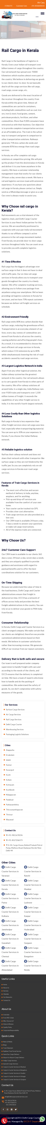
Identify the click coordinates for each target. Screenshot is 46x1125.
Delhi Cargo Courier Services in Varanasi (10, 871)
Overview (6, 1015)
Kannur (9, 765)
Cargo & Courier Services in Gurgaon (14, 1079)
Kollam (9, 780)
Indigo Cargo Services (10, 1060)
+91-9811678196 (15, 835)
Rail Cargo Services (13, 719)
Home (21, 31)
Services (5, 991)
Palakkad (9, 800)
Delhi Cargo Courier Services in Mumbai (32, 884)
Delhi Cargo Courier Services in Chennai (10, 952)
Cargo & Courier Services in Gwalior (14, 1073)
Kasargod (10, 770)
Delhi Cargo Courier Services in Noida (32, 965)
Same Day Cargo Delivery (11, 1054)
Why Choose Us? (8, 1021)
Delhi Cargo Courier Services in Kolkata (10, 911)
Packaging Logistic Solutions (17, 734)
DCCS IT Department (33, 1121)
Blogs (5, 1045)
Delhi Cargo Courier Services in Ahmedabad (10, 965)
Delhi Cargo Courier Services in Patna (10, 898)
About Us (6, 988)
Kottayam (10, 785)
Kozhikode (10, 790)
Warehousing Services (15, 729)
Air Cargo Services (13, 714)
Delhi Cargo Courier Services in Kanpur (32, 911)
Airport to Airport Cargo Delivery (13, 1057)
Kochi (8, 775)
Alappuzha (10, 750)
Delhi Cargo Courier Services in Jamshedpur (10, 925)
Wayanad (9, 819)
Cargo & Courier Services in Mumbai (14, 1067)
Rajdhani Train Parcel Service (12, 1051)
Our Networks (7, 997)
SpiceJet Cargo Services (10, 1064)
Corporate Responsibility (11, 1030)
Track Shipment (8, 1048)
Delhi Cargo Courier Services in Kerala (10, 884)
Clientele (6, 994)
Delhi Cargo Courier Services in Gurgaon (32, 938)
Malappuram (11, 795)
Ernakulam (10, 755)
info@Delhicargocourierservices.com (16, 1097)
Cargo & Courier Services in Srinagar (14, 1076)
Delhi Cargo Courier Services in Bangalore (32, 952)
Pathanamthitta (12, 805)
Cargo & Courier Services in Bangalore (15, 1070)
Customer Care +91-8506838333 (21, 6)
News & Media (7, 1042)
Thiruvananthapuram (14, 810)
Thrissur (9, 814)
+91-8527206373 (15, 840)
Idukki (8, 760)
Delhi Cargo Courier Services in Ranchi (32, 871)
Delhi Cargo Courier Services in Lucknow (32, 898)
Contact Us (6, 1000)
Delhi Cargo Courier (14, 724)
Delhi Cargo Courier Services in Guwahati (10, 938)
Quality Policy (7, 1027)
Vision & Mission (8, 1024)
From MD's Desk (8, 1018)
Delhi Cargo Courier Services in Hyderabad (32, 925)
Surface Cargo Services (15, 709)
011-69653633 (10, 1105)
